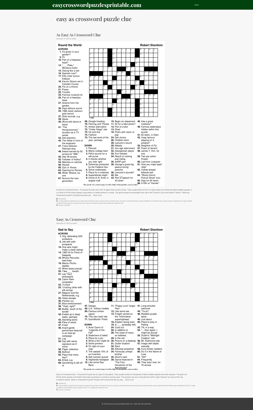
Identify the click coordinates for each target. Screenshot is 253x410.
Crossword (62, 199)
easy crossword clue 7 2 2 (81, 387)
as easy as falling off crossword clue (150, 201)
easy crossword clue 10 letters (163, 385)
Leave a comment (64, 205)
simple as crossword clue (115, 203)
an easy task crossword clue (88, 201)
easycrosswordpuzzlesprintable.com (96, 4)
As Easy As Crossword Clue (78, 34)
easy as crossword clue (86, 385)
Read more (97, 195)
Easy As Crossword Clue (76, 219)
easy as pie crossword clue (143, 385)
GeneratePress (146, 404)
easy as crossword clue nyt (76, 203)
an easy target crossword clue (68, 201)
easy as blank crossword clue (68, 385)
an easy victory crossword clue (109, 201)
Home (196, 5)
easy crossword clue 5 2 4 (182, 385)
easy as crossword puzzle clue (96, 203)
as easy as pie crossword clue (172, 201)
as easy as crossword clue (128, 201)
